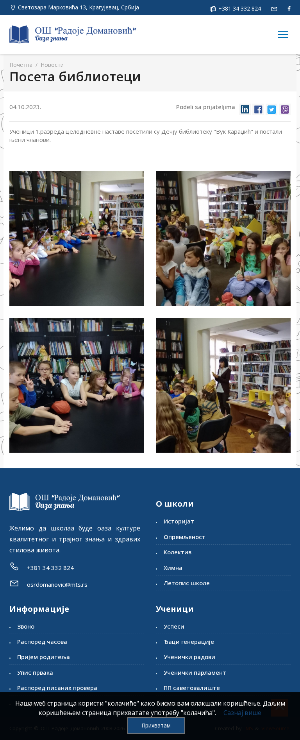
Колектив (177, 552)
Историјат (179, 521)
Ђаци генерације (189, 641)
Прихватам (156, 725)
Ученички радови (189, 657)
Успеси (174, 626)
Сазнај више (242, 712)
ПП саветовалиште (192, 688)
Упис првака (35, 672)
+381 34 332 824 (239, 8)
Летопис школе (187, 583)
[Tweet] (271, 107)
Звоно (25, 626)
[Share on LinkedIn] (245, 107)
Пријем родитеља (43, 657)
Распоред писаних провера (57, 688)
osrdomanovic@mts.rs (57, 584)
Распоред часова (42, 641)
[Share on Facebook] (258, 107)
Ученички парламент (195, 672)
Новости (51, 64)
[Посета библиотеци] (76, 238)
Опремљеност (184, 537)
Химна (173, 568)
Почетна (20, 64)
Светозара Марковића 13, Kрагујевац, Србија (78, 7)
